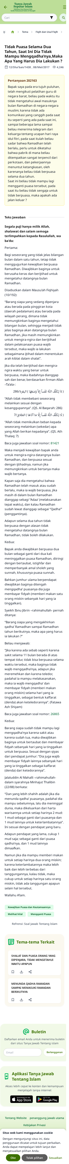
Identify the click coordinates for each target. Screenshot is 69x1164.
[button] (13, 971)
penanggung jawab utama (47, 1118)
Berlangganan (55, 1052)
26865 (55, 714)
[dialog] (33, 1146)
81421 (55, 443)
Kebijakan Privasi (34, 1125)
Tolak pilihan (34, 1158)
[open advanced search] (51, 17)
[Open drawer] (64, 7)
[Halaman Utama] (12, 32)
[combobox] (26, 18)
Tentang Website (16, 1118)
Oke (13, 1158)
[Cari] (63, 17)
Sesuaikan (55, 1158)
